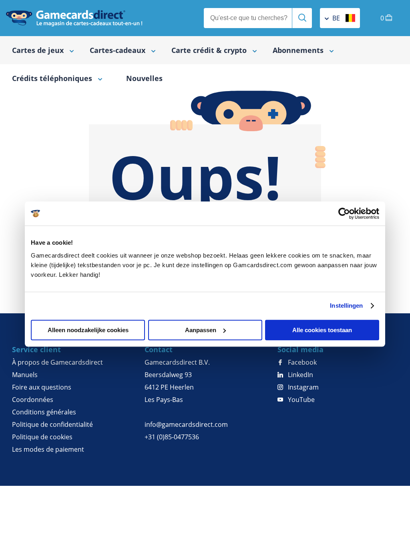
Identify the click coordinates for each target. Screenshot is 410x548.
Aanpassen (200, 330)
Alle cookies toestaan (322, 330)
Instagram (302, 387)
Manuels (25, 374)
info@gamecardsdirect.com (186, 424)
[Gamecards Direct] (74, 18)
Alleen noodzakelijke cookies (88, 330)
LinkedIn (299, 374)
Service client (36, 349)
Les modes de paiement (48, 449)
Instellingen (346, 305)
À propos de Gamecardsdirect (57, 362)
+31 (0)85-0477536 (172, 436)
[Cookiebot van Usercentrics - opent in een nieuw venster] (344, 213)
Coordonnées (32, 399)
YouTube (300, 399)
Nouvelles (144, 78)
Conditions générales (44, 412)
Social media (300, 349)
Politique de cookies (42, 436)
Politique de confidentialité (52, 424)
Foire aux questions (41, 387)
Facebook (301, 362)
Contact (159, 349)
